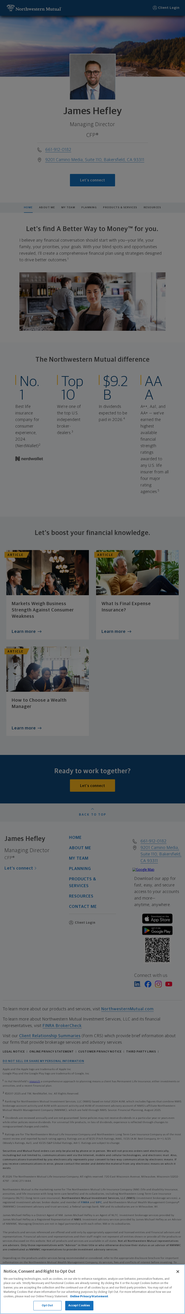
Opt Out (47, 1305)
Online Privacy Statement (89, 1296)
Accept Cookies (79, 1305)
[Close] (178, 1272)
